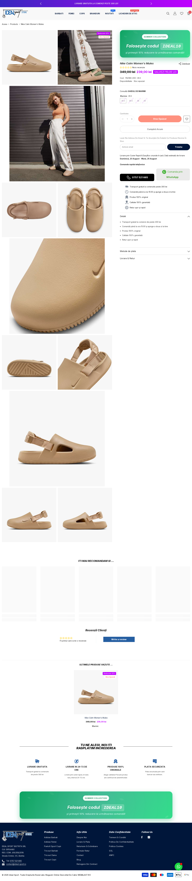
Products (14, 24)
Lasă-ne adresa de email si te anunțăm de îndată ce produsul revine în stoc (153, 139)
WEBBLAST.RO (84, 875)
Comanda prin (174, 174)
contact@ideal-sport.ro (16, 864)
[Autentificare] (174, 13)
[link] (187, 119)
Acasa (4, 24)
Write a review (119, 639)
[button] (126, 67)
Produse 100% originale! (96, 3)
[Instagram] (149, 837)
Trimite (178, 147)
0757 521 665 (140, 177)
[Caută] (168, 13)
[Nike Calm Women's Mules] (96, 692)
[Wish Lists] (181, 13)
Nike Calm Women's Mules (96, 718)
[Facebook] (142, 837)
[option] (96, 3)
